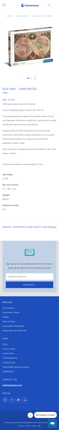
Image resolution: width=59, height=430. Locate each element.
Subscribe (28, 285)
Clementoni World (10, 312)
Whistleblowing (9, 358)
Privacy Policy (8, 349)
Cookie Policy (8, 353)
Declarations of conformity (14, 330)
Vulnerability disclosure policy (15, 367)
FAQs (5, 344)
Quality (5, 317)
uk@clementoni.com (12, 385)
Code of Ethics (9, 321)
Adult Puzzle (21, 16)
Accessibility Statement (13, 326)
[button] (28, 78)
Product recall (8, 362)
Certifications (8, 371)
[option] (29, 47)
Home (9, 16)
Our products (8, 308)
